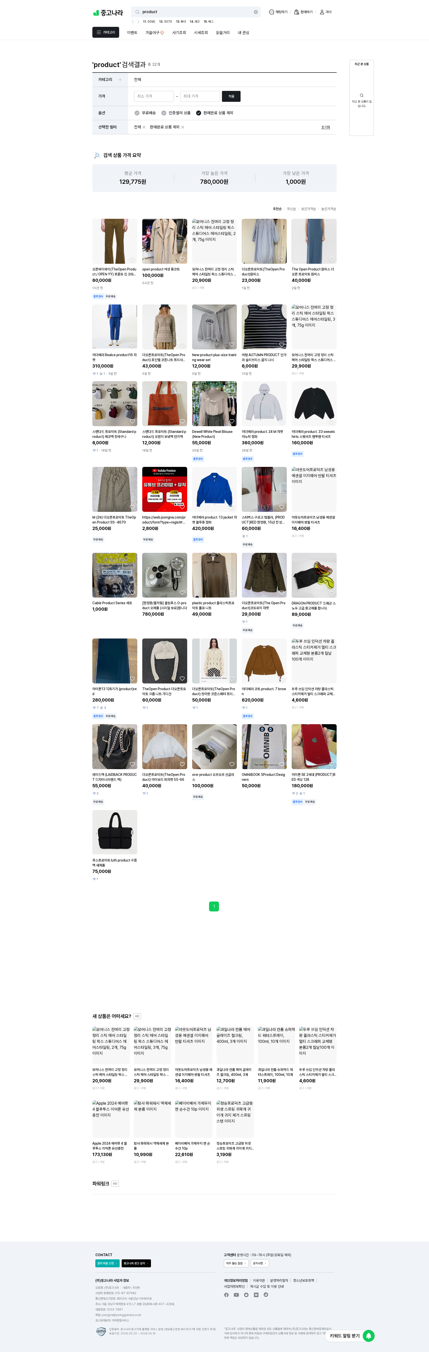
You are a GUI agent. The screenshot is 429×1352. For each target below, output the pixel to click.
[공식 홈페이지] (266, 1294)
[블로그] (256, 1294)
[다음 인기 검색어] (138, 21)
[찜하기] (132, 259)
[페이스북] (226, 1294)
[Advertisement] (214, 962)
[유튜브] (236, 1294)
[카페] (246, 1294)
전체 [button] (137, 79)
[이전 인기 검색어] (133, 21)
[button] (144, 127)
